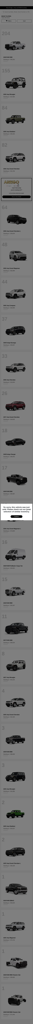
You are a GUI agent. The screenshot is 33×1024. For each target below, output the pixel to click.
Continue (16, 516)
